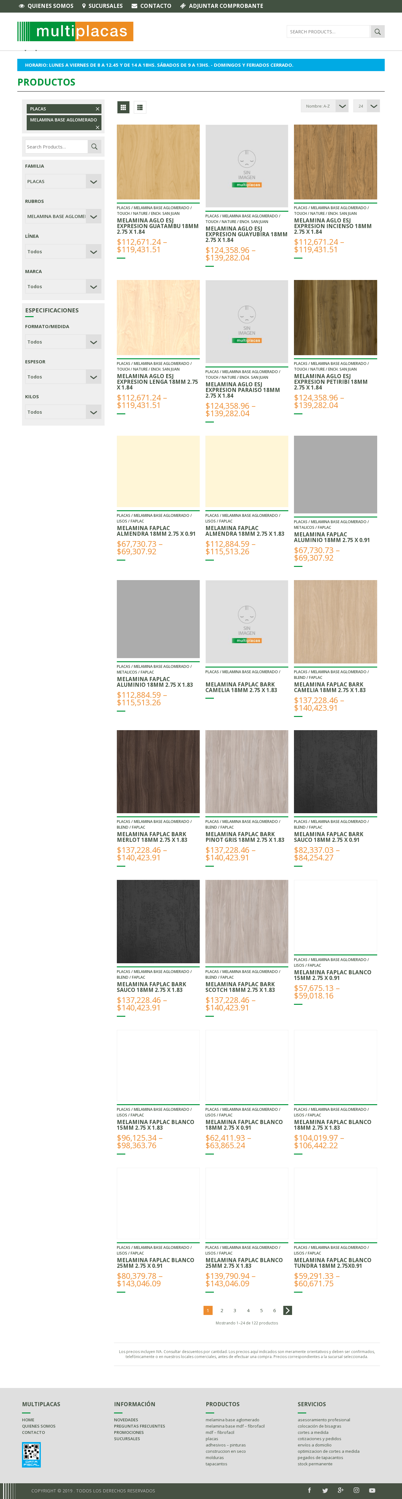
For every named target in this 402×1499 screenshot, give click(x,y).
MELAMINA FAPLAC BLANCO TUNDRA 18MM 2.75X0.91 (333, 1262)
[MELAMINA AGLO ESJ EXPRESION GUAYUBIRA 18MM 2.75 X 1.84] (246, 166)
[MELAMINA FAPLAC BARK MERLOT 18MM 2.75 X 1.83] (158, 771)
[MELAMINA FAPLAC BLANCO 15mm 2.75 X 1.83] (158, 1065)
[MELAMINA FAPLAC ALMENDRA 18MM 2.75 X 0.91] (158, 471)
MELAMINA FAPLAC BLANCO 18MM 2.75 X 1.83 (333, 1124)
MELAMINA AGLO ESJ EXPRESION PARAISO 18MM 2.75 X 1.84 (242, 390)
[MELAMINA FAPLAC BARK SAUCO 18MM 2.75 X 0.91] (335, 771)
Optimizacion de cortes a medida (329, 1451)
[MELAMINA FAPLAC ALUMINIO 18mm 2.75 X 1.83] (158, 619)
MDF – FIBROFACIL (220, 1432)
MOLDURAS (215, 1457)
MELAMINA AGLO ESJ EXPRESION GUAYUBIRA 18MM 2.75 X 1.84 (246, 234)
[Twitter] (325, 1490)
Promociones (129, 1432)
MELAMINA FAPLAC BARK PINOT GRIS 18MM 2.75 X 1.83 (245, 837)
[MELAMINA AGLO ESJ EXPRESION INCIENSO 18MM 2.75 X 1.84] (335, 162)
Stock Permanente (315, 1464)
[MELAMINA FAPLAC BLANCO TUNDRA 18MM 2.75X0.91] (335, 1203)
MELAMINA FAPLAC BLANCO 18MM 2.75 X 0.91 (244, 1124)
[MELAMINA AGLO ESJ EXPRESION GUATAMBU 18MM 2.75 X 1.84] (158, 162)
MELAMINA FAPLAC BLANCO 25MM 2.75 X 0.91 (155, 1262)
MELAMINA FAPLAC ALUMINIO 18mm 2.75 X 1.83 (155, 681)
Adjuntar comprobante (226, 5)
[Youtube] (372, 1490)
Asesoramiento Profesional (324, 1420)
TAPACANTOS (216, 1464)
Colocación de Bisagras (319, 1426)
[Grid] (123, 107)
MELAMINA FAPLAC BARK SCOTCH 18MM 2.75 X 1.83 (240, 987)
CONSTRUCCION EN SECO (226, 1451)
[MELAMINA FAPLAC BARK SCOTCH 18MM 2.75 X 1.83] (246, 921)
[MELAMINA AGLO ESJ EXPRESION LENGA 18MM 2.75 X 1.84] (158, 317)
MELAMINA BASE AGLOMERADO (63, 120)
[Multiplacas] (75, 31)
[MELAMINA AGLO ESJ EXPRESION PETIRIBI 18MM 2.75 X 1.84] (335, 317)
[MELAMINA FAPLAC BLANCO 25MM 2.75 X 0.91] (158, 1203)
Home (28, 1420)
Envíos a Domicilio (315, 1445)
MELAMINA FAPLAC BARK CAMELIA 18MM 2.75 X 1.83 (241, 687)
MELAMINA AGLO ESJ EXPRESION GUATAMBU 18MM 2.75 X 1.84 (158, 226)
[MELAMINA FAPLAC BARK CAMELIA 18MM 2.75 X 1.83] (246, 621)
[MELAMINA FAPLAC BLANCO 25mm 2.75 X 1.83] (246, 1203)
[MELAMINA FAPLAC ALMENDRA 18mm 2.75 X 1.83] (246, 471)
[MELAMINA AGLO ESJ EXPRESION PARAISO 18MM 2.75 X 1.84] (246, 321)
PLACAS (38, 109)
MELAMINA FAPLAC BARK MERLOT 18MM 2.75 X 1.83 (152, 837)
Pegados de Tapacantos (320, 1457)
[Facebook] (309, 1490)
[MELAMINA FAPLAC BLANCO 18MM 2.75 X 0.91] (246, 1065)
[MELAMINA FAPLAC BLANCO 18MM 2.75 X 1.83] (335, 1065)
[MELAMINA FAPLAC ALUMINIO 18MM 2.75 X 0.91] (335, 474)
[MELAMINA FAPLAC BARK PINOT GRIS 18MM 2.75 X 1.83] (246, 771)
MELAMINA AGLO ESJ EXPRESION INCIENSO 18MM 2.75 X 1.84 (333, 226)
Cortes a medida (313, 1432)
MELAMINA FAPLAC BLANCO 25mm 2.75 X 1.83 (244, 1262)
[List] (140, 107)
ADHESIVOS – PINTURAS (226, 1445)
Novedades (126, 1420)
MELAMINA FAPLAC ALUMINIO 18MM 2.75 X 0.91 (332, 537)
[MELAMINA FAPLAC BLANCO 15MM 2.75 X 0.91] (335, 915)
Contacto (155, 5)
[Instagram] (356, 1490)
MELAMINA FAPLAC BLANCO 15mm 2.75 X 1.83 (155, 1124)
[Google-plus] (341, 1490)
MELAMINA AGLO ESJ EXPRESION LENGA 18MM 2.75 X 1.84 (157, 381)
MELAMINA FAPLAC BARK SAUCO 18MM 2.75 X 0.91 (328, 837)
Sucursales (106, 5)
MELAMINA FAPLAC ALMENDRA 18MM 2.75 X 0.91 (156, 530)
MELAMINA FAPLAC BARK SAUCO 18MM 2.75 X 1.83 (151, 987)
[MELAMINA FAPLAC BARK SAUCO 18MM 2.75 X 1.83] (158, 921)
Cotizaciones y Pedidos (319, 1438)
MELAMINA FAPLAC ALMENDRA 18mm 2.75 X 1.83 (245, 530)
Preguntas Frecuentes (139, 1426)
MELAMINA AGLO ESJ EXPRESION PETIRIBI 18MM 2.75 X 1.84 (331, 381)
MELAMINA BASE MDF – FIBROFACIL (235, 1426)
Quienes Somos (50, 5)
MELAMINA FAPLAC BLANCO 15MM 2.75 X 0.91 (333, 975)
